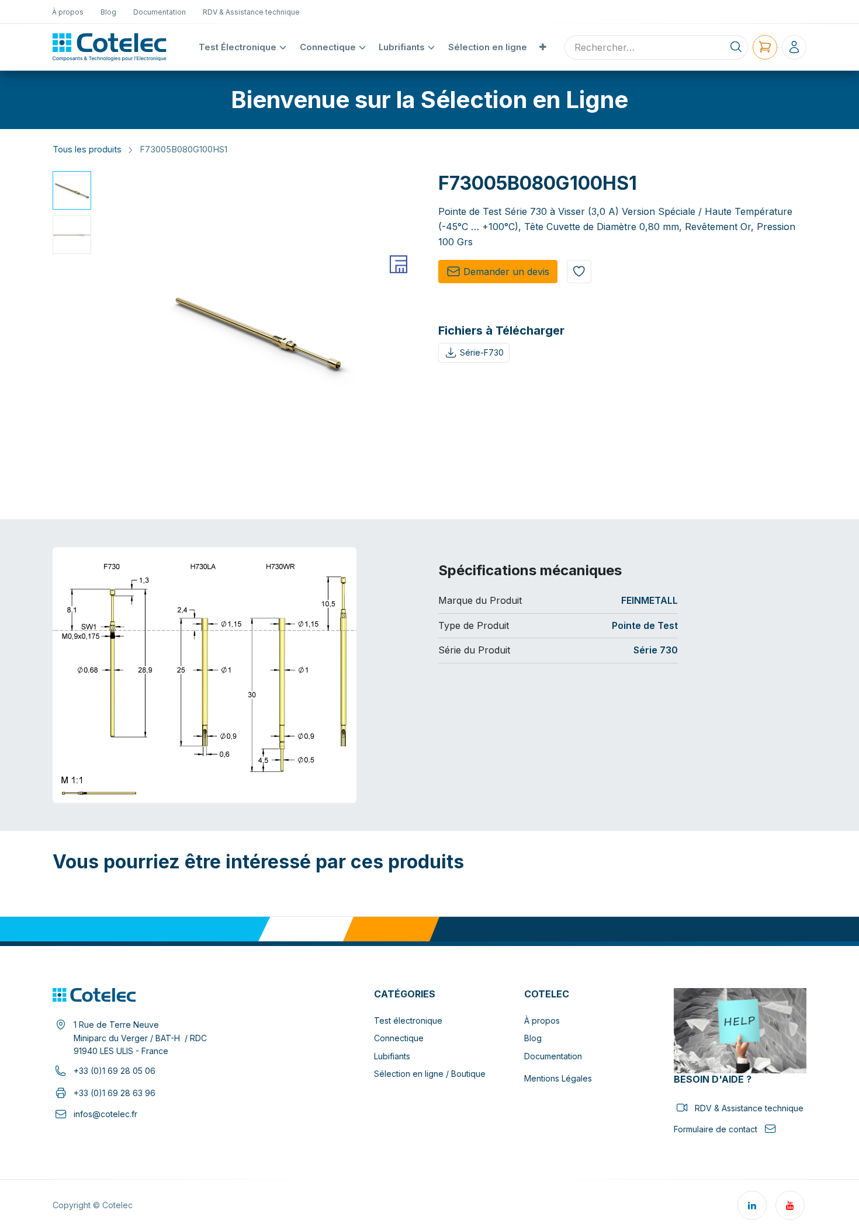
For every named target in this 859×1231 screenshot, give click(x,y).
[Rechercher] (736, 47)
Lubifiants (392, 1056)
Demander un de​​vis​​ (506, 271)
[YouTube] (790, 1205)
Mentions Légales (558, 1078)
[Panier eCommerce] (765, 47)
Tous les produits (87, 149)
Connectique (399, 1038)
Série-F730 (482, 352)
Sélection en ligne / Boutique (430, 1074)
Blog (533, 1038)
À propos (542, 1020)
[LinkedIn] (752, 1205)
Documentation (553, 1056)
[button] (112, 333)
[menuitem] (68, 11)
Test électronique (408, 1020)
